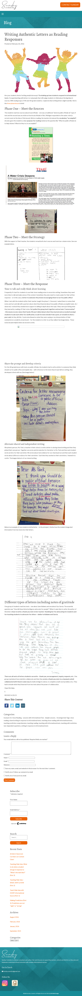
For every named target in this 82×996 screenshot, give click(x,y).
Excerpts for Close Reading (13, 718)
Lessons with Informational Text (33, 718)
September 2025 (15, 931)
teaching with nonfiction (69, 723)
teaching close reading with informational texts (57, 720)
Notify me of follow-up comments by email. (19, 772)
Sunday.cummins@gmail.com (11, 971)
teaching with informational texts (49, 723)
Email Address (15, 810)
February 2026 (15, 922)
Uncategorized (61, 718)
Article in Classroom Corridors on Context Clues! (17, 856)
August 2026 (14, 917)
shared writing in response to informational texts (25, 720)
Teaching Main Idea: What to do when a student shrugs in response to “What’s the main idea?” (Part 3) (18, 869)
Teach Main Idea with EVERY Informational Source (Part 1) (17, 893)
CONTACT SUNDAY (70, 5)
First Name (13, 799)
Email (6, 761)
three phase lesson (13, 103)
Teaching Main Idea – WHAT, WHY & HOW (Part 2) (17, 882)
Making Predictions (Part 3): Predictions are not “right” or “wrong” (18, 903)
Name (6, 758)
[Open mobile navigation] (3, 14)
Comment (7, 754)
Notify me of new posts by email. (15, 776)
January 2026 (14, 926)
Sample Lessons (50, 718)
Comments (9, 731)
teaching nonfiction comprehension (15, 723)
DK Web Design (54, 993)
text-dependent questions (12, 726)
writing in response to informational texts (34, 726)
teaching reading (32, 723)
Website (6, 765)
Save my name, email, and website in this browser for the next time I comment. (30, 768)
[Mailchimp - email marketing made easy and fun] (18, 824)
